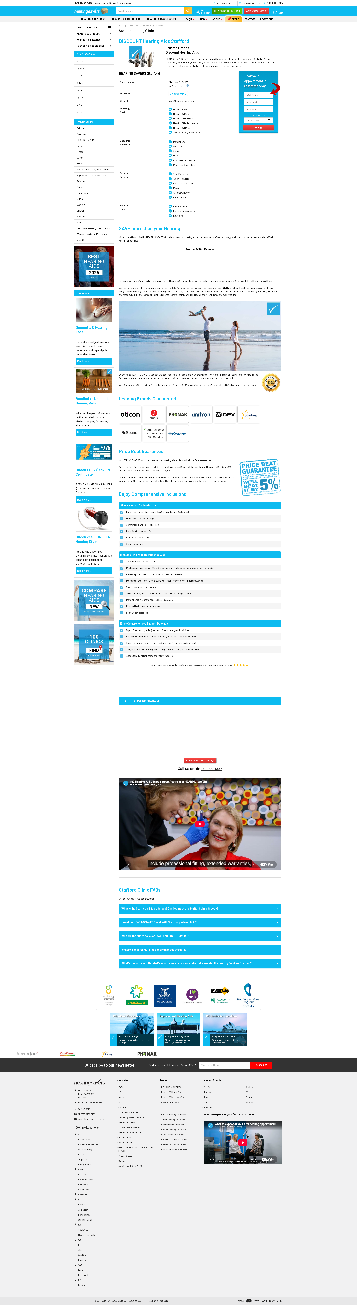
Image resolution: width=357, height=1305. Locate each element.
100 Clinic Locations (87, 1127)
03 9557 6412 (84, 1109)
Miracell (81, 151)
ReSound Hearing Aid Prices (174, 1139)
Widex (80, 222)
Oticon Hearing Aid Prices (173, 1119)
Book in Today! (200, 760)
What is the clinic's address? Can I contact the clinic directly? (169, 908)
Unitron (80, 210)
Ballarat (81, 1154)
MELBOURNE (84, 1139)
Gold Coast (83, 1209)
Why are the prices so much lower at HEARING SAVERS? (155, 936)
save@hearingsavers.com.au (91, 1119)
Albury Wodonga (85, 1149)
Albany (81, 1249)
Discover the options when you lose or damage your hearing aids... (180, 1041)
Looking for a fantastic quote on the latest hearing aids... (135, 1041)
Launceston (83, 1270)
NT (79, 76)
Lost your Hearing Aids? (177, 1036)
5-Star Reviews (224, 664)
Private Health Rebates (129, 1127)
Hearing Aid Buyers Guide (129, 1132)
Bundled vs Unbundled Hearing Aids (94, 400)
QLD (80, 83)
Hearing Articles (125, 1137)
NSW (80, 68)
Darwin (81, 1285)
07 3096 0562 (178, 93)
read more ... (84, 361)
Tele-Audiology (223, 237)
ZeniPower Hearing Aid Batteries (93, 228)
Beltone (81, 128)
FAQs (189, 19)
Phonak (80, 163)
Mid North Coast (85, 1179)
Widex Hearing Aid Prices (172, 1134)
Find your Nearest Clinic (223, 1036)
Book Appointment (251, 3)
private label (182, 512)
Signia (80, 198)
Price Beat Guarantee (184, 164)
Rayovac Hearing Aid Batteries (92, 175)
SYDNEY (82, 1174)
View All (80, 240)
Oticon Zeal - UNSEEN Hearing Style (93, 539)
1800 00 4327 (211, 768)
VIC (80, 105)
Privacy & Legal (125, 1155)
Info (202, 19)
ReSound (81, 181)
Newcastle (83, 1184)
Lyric (79, 145)
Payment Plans (125, 1142)
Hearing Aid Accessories (162, 18)
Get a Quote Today (256, 10)
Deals (235, 19)
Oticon (80, 157)
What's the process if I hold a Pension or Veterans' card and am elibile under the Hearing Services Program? (186, 963)
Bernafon (81, 134)
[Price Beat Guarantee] (132, 1022)
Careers (122, 1160)
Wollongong (83, 1189)
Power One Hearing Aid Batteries (93, 169)
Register (205, 12)
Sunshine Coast (85, 1219)
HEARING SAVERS (86, 139)
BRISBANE (83, 1204)
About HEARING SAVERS (130, 1165)
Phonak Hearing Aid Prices (173, 1114)
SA (79, 90)
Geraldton (82, 1254)
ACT (80, 61)
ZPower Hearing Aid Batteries (92, 234)
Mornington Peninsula (88, 1144)
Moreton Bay (84, 1214)
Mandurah (82, 1260)
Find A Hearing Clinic (226, 3)
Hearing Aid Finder (126, 1122)
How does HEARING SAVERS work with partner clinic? (159, 922)
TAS (80, 97)
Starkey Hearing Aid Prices (173, 1129)
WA (79, 112)
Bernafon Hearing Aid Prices (174, 1149)
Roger (80, 187)
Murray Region (84, 1164)
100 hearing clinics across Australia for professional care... (227, 1041)
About (216, 19)
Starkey (81, 204)
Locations (266, 19)
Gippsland (82, 1159)
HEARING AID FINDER (227, 11)
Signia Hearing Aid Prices (172, 1124)
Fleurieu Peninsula (86, 1234)
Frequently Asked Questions (131, 1117)
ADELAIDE (83, 1229)
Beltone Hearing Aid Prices (173, 1144)
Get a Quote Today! (128, 1036)
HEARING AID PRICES (93, 18)
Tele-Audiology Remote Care (187, 132)
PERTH (81, 1244)
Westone (81, 216)
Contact (249, 19)
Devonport (83, 1275)
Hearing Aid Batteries (126, 18)
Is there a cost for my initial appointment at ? (153, 949)
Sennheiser (82, 192)
